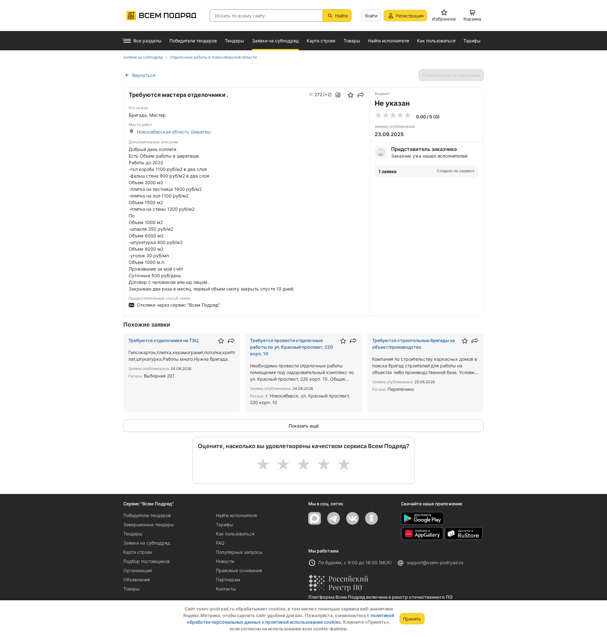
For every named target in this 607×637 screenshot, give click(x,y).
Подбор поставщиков (146, 561)
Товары (131, 588)
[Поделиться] (361, 95)
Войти (371, 15)
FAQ (220, 543)
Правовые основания (239, 570)
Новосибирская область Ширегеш (174, 131)
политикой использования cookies (303, 622)
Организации (137, 570)
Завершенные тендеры (148, 524)
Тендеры (133, 533)
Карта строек (137, 552)
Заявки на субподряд (146, 543)
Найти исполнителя (236, 515)
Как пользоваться (235, 533)
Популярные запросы (239, 552)
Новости (225, 561)
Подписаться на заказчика (451, 75)
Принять (412, 618)
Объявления (136, 579)
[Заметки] (338, 95)
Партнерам (228, 579)
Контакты (226, 588)
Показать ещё (304, 425)
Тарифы (224, 524)
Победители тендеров (147, 515)
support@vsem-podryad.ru (435, 562)
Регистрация (410, 15)
